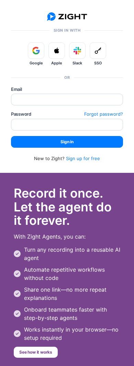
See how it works (35, 352)
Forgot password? (103, 114)
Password (21, 114)
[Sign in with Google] (36, 50)
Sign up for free (83, 158)
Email (16, 89)
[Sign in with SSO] (98, 50)
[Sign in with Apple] (56, 50)
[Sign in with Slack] (77, 50)
